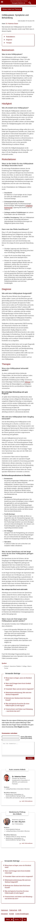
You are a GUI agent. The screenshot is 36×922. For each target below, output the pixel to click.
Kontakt (11, 914)
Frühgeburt (29, 205)
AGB (19, 910)
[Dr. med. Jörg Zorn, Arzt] (6, 824)
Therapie (9, 43)
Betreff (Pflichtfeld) (26, 738)
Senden (30, 758)
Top (24, 919)
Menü (8, 919)
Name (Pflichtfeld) (26, 736)
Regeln (20, 727)
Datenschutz (13, 910)
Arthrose (27, 382)
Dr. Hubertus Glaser (19, 776)
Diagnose (9, 39)
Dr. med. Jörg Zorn (18, 822)
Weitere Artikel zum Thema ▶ (11, 9)
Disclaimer (4, 914)
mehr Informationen (27, 801)
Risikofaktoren (10, 36)
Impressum (4, 910)
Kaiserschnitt (8, 207)
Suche (17, 919)
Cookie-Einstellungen (22, 914)
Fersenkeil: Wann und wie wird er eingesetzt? (20, 689)
